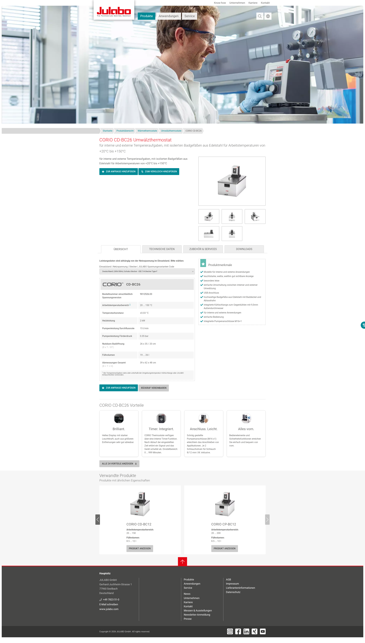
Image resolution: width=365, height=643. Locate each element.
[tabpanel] (182, 328)
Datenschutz (233, 592)
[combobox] (147, 271)
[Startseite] (114, 10)
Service (189, 16)
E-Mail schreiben (108, 604)
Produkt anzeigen (140, 548)
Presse (188, 618)
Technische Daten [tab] (162, 249)
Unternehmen (237, 2)
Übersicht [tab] (121, 249)
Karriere (253, 2)
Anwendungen (169, 16)
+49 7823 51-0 (111, 599)
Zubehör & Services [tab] (203, 249)
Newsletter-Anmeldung (197, 614)
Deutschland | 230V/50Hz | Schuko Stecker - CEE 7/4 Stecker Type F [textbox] (129, 271)
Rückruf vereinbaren (153, 388)
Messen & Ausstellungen (198, 610)
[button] (232, 181)
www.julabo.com (108, 609)
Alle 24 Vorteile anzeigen (117, 463)
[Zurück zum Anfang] (182, 561)
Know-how (220, 2)
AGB (228, 579)
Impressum (232, 583)
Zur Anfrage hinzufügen (120, 171)
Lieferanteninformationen (240, 587)
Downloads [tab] (244, 249)
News (187, 593)
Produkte (146, 16)
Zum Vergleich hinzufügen (161, 171)
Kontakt (265, 2)
